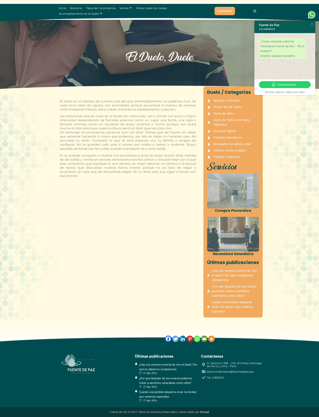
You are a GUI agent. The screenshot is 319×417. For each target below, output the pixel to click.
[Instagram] (254, 11)
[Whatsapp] (197, 339)
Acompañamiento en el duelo (79, 13)
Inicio (62, 8)
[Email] (204, 339)
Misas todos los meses (151, 8)
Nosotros (76, 8)
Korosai (204, 412)
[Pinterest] (190, 339)
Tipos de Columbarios (101, 8)
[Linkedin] (182, 339)
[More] (211, 339)
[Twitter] (175, 339)
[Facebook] (168, 339)
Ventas (123, 8)
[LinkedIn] (83, 381)
